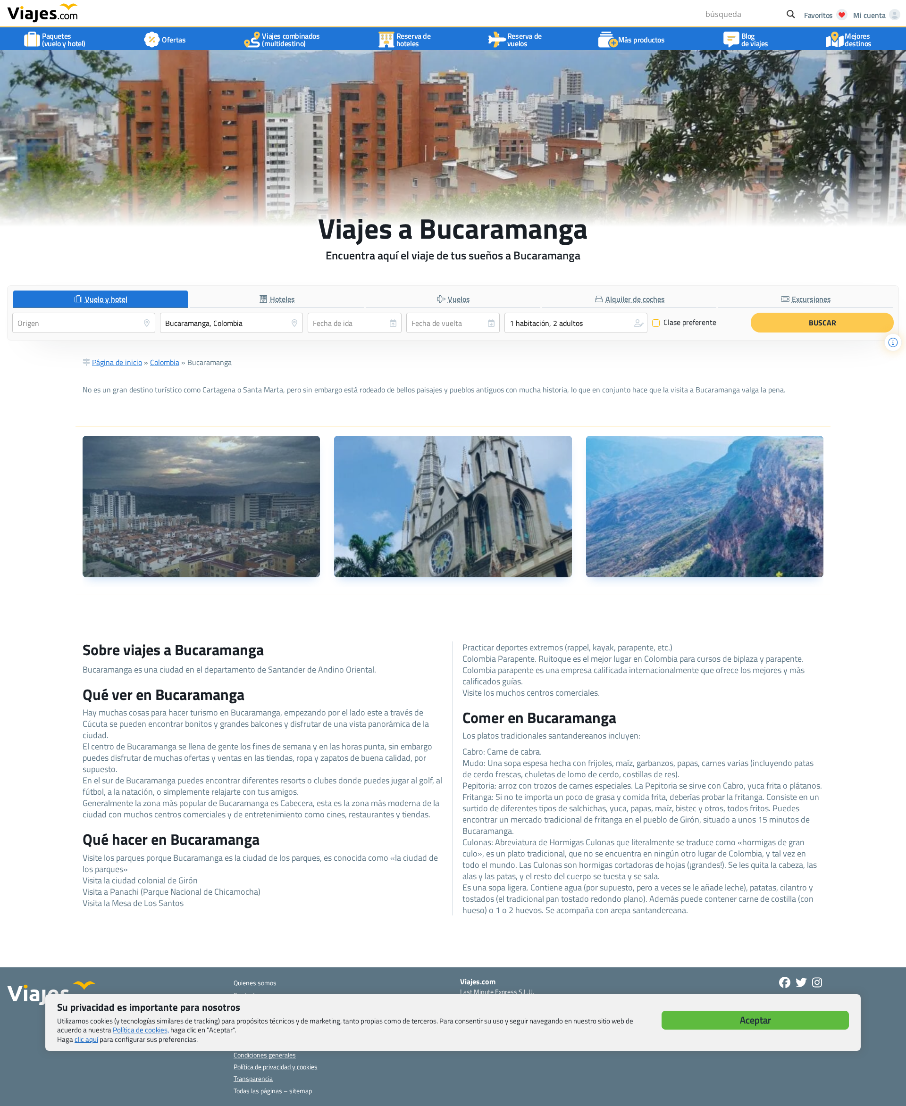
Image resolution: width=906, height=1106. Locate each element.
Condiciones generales (265, 1055)
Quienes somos (255, 983)
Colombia (164, 362)
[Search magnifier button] (790, 14)
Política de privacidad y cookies (276, 1067)
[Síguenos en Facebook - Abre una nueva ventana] (785, 982)
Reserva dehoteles (413, 39)
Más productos (641, 39)
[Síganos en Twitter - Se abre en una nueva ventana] (801, 982)
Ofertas (173, 39)
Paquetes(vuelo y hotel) (63, 39)
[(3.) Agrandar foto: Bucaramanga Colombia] (704, 506)
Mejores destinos (858, 39)
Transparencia (253, 1078)
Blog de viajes (754, 39)
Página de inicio (117, 362)
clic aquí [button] (86, 1039)
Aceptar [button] (755, 1020)
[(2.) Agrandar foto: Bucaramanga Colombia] (452, 506)
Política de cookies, (141, 1029)
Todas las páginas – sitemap (273, 1091)
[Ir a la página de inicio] (42, 12)
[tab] (100, 299)
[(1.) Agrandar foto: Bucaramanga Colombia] (201, 506)
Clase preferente (684, 322)
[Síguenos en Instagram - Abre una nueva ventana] (817, 982)
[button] (575, 323)
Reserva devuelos (524, 39)
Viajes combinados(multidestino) (290, 39)
